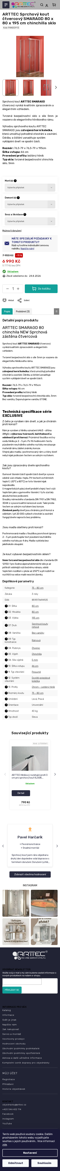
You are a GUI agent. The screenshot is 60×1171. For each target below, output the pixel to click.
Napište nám (9, 1024)
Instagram (8, 1118)
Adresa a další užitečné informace (22, 1058)
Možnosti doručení (11, 230)
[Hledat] (41, 4)
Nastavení (30, 1152)
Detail (20, 793)
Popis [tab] (7, 311)
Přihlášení (8, 1084)
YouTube (7, 1123)
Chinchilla (37, 654)
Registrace (8, 1079)
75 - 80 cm (38, 588)
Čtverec (36, 648)
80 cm (35, 606)
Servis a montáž (11, 1034)
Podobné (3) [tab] (23, 311)
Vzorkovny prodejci (13, 1039)
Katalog (6, 1010)
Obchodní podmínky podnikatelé (21, 1048)
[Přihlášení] (47, 5)
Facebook (8, 1114)
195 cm (35, 618)
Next (55, 774)
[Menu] (5, 4)
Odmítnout (15, 1163)
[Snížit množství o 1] (7, 289)
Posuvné (36, 672)
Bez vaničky (38, 633)
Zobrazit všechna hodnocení (30, 874)
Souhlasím (44, 1163)
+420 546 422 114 (11, 1109)
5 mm (35, 660)
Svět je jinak (9, 1019)
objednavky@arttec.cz (14, 1104)
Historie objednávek (13, 1089)
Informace (8, 1015)
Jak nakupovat (10, 1029)
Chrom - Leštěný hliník (43, 687)
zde (4, 1144)
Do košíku (44, 288)
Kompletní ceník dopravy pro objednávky (25, 1062)
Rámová (36, 640)
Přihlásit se (12, 990)
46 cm (35, 666)
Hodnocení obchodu (14, 1043)
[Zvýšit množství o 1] (18, 289)
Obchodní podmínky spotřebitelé (21, 1053)
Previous (5, 774)
